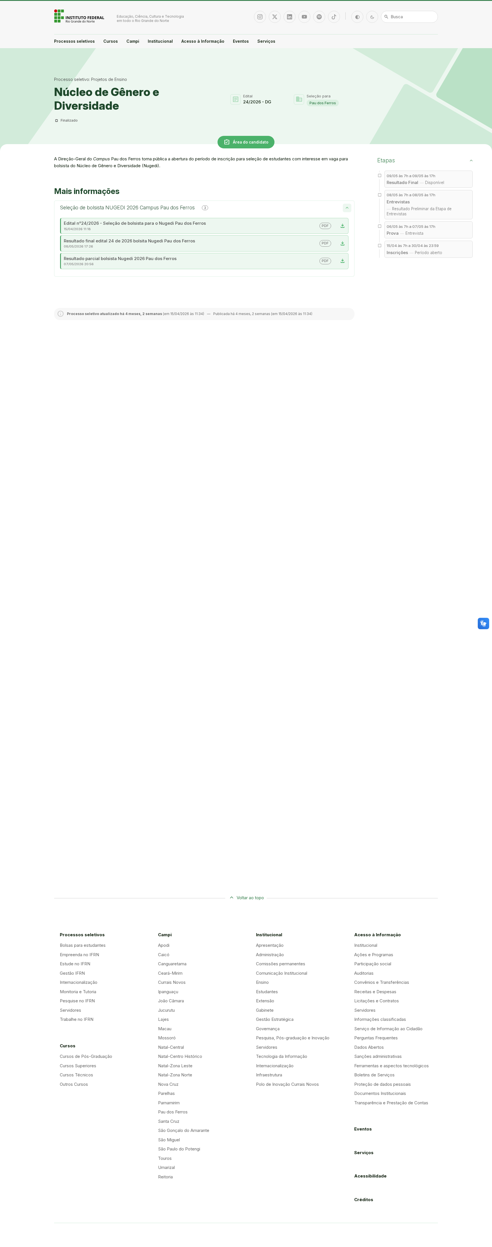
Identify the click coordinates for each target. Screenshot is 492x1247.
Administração (270, 954)
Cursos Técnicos (76, 1075)
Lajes (163, 1019)
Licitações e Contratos (376, 1000)
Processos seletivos (74, 41)
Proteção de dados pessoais (382, 1084)
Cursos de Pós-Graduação (86, 1056)
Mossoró (167, 1037)
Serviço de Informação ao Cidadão (388, 1028)
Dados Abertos (369, 1047)
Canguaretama (172, 963)
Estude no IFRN (75, 963)
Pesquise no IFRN (77, 1000)
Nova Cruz (168, 1084)
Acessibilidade (370, 1176)
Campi (132, 41)
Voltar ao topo (250, 897)
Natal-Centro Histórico (180, 1056)
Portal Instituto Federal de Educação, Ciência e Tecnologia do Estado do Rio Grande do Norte (79, 16)
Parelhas (166, 1093)
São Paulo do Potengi (179, 1149)
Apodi (163, 945)
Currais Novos (172, 982)
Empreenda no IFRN (79, 954)
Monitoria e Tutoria (78, 991)
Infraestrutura (269, 1075)
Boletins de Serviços (374, 1075)
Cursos (110, 41)
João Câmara (171, 1000)
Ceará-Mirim (170, 973)
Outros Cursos (74, 1084)
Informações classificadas (380, 1019)
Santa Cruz (168, 1121)
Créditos (363, 1199)
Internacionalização (78, 982)
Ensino (262, 982)
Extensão (265, 1000)
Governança (268, 1028)
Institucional (160, 41)
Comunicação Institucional (281, 973)
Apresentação (270, 945)
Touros (165, 1158)
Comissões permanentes (280, 963)
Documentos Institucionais (380, 1093)
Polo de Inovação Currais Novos (287, 1084)
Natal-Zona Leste (175, 1065)
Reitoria (165, 1176)
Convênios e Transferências (381, 982)
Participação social (372, 963)
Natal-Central (171, 1047)
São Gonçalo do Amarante (183, 1130)
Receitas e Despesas (375, 991)
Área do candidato (246, 142)
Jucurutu (166, 1010)
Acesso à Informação (202, 41)
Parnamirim (169, 1102)
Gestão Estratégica (275, 1019)
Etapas (386, 160)
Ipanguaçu (168, 991)
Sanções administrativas (378, 1056)
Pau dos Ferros (322, 103)
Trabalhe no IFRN (76, 1019)
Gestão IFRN (72, 973)
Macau (164, 1028)
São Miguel (169, 1139)
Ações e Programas (373, 954)
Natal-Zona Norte (175, 1075)
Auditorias (364, 973)
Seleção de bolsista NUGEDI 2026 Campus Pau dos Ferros (133, 207)
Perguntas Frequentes (376, 1037)
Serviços (266, 41)
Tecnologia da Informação (281, 1056)
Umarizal (166, 1167)
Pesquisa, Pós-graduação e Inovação (292, 1037)
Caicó (163, 954)
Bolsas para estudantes (83, 945)
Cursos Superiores (78, 1065)
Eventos (241, 41)
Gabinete (265, 1010)
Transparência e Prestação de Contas (391, 1102)
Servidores (70, 1010)
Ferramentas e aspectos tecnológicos (391, 1065)
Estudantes (267, 991)
